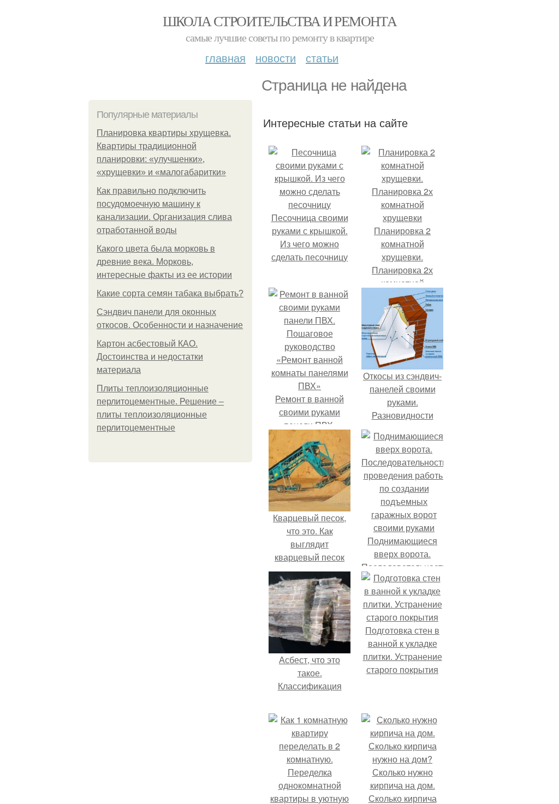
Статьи (322, 57)
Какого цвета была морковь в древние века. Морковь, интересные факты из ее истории (164, 261)
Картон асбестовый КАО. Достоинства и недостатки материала (150, 356)
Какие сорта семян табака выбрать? (170, 293)
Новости (275, 57)
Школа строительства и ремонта (280, 20)
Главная (225, 57)
